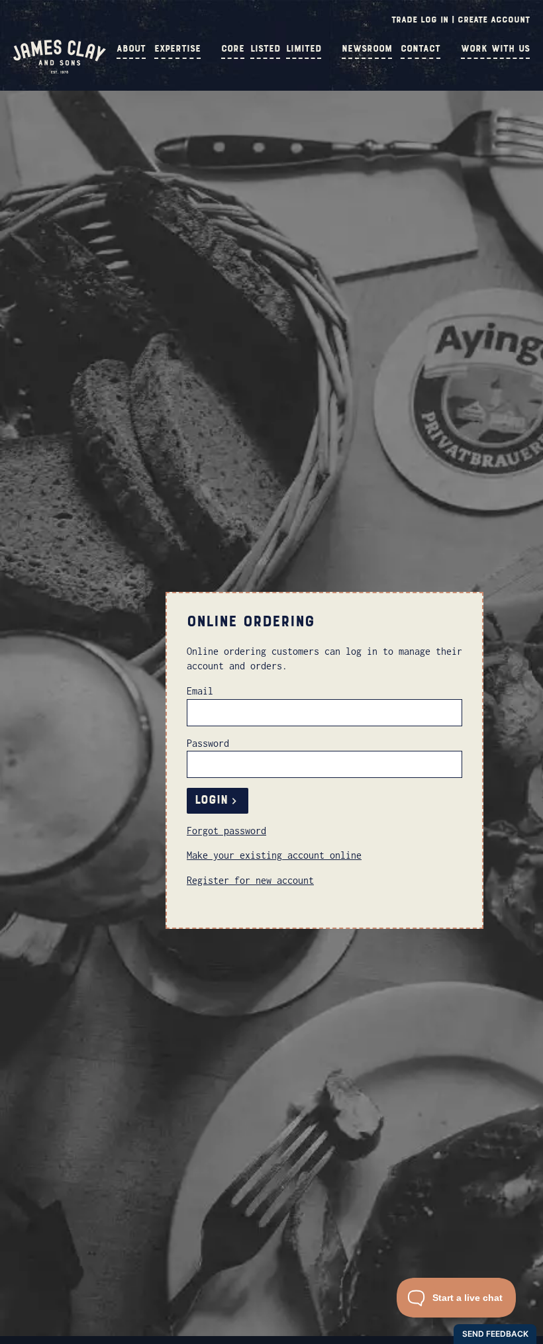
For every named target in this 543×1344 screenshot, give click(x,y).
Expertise (177, 48)
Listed (265, 48)
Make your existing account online (274, 855)
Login (211, 800)
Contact (420, 48)
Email (200, 690)
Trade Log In (419, 19)
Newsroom (367, 48)
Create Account (494, 19)
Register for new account (250, 880)
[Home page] (59, 70)
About (131, 48)
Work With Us (495, 48)
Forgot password (226, 830)
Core (232, 48)
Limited (303, 48)
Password (208, 743)
